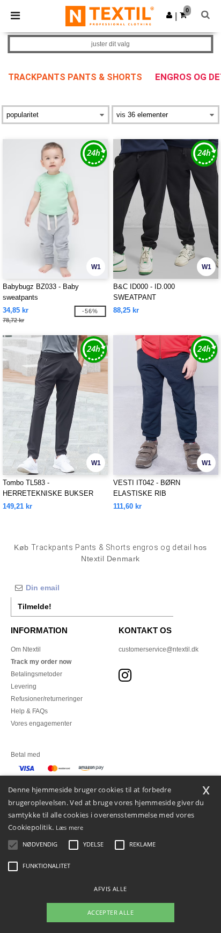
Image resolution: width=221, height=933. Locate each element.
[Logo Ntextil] (109, 15)
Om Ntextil (26, 649)
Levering (23, 686)
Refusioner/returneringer (47, 699)
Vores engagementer (41, 723)
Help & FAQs (29, 711)
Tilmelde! (34, 606)
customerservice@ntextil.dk (158, 649)
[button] (169, 15)
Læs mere (69, 827)
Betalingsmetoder (36, 674)
